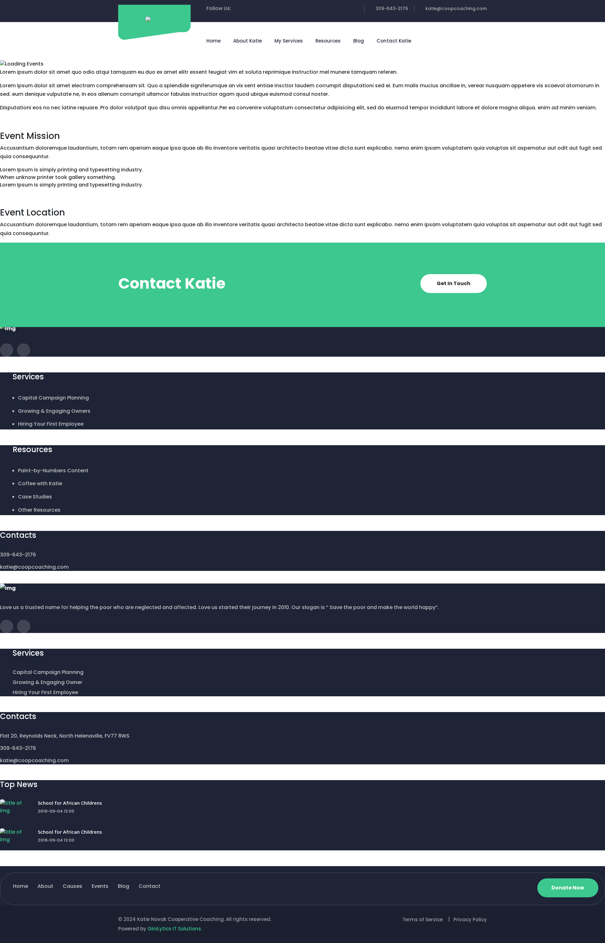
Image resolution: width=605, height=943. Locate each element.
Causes (72, 886)
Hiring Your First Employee (51, 424)
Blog (358, 40)
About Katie (247, 40)
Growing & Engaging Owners (54, 411)
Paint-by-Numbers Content (53, 470)
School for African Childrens (70, 803)
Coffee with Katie (40, 483)
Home (213, 40)
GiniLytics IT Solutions (174, 928)
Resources (328, 40)
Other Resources (39, 510)
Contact (149, 886)
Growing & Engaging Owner (47, 682)
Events (100, 886)
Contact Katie (394, 40)
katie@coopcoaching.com (456, 8)
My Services (288, 40)
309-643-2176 (392, 8)
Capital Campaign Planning (53, 397)
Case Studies (35, 496)
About (45, 886)
